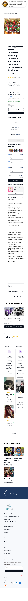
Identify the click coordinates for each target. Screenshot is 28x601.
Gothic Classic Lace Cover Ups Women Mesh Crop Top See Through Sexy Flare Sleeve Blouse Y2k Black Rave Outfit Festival (20, 411)
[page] (11, 494)
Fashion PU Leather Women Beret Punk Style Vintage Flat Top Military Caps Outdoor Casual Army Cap (9, 401)
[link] (5, 4)
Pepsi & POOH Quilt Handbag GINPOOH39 (9, 374)
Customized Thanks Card (18, 188)
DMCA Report (16, 580)
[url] (7, 577)
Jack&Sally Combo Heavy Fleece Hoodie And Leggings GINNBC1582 (20, 377)
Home (5, 13)
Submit (14, 571)
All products (11, 13)
